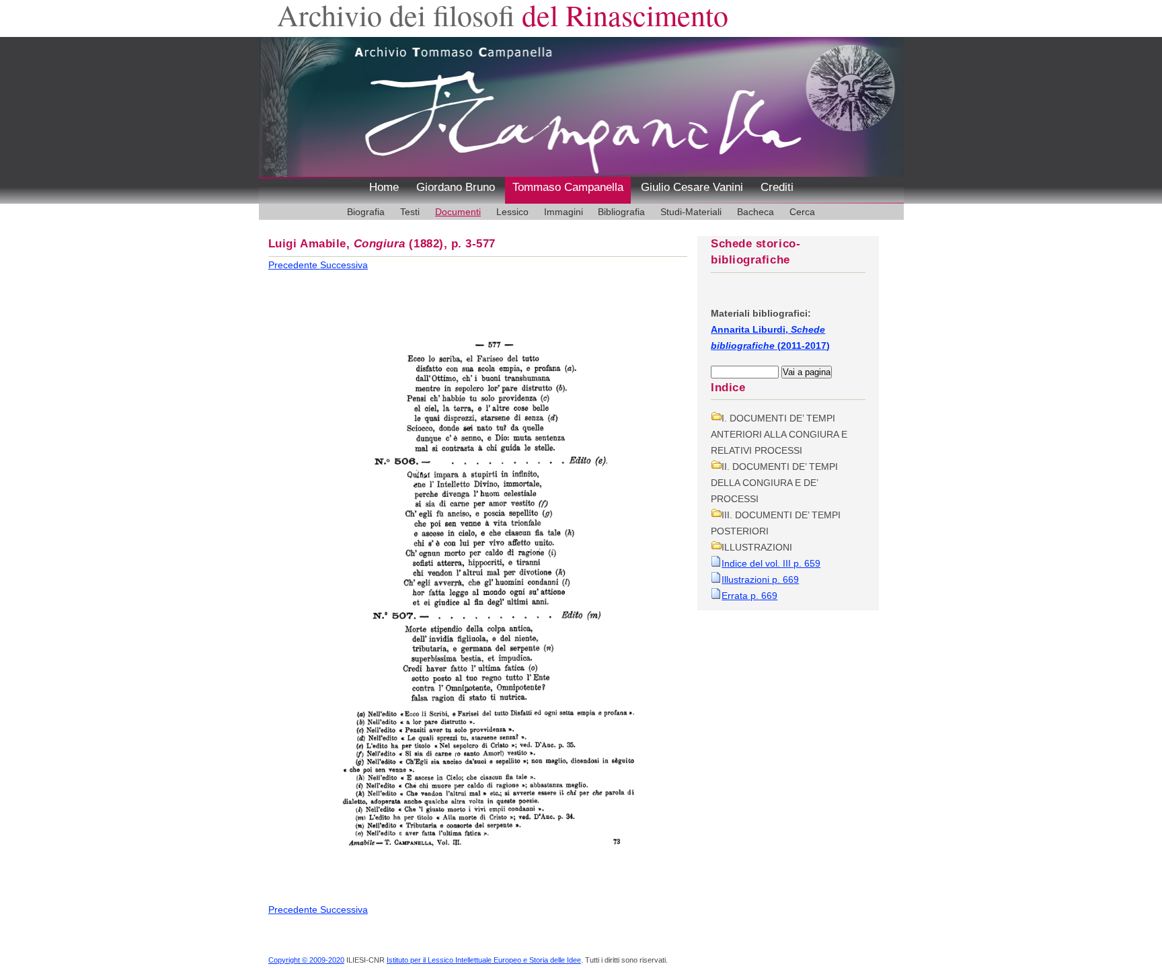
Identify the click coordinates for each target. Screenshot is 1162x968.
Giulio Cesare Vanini (692, 187)
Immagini (563, 211)
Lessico (512, 211)
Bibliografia (621, 211)
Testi (410, 211)
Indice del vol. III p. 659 (771, 563)
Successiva (344, 264)
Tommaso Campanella (567, 187)
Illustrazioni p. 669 (760, 579)
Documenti (458, 211)
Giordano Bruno (455, 187)
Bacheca (755, 211)
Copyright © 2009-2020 (306, 960)
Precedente (294, 264)
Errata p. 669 (749, 595)
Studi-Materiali (691, 211)
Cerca (802, 211)
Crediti (777, 187)
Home (384, 187)
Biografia (366, 211)
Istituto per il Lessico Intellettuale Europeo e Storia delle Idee (484, 960)
